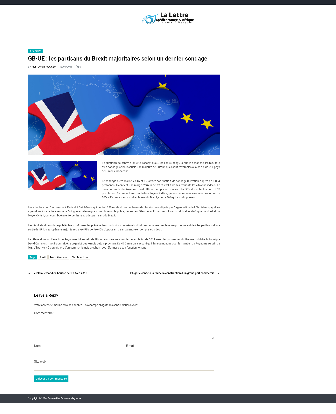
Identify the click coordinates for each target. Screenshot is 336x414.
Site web (40, 361)
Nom (37, 346)
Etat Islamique (80, 257)
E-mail (130, 346)
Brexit (42, 257)
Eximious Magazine (70, 398)
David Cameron (59, 257)
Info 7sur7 (35, 51)
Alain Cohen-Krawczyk (44, 66)
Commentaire (44, 313)
